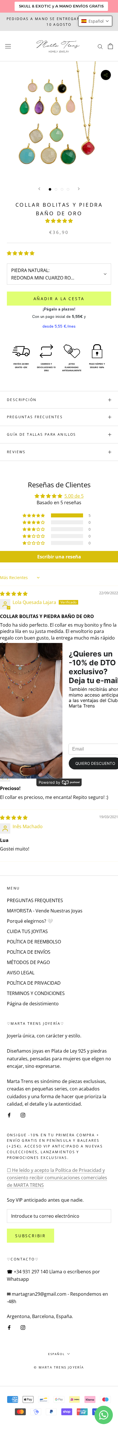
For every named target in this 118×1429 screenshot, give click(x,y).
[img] (13, 594)
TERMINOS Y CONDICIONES (36, 993)
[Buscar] (100, 46)
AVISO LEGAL (20, 972)
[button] (59, 221)
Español (56, 1354)
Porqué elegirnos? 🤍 (30, 921)
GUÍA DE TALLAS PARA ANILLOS (41, 434)
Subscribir (30, 1235)
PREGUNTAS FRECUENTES (35, 417)
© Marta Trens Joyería (59, 1367)
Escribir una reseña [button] (59, 557)
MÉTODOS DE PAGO (28, 962)
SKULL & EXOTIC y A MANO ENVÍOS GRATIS (61, 6)
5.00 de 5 (74, 496)
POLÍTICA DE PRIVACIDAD (34, 983)
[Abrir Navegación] (8, 46)
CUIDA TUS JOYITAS (27, 931)
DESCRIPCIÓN (21, 399)
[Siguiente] (79, 188)
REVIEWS (16, 451)
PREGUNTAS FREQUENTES (35, 900)
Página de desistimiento (33, 1003)
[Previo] (39, 188)
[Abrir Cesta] (110, 46)
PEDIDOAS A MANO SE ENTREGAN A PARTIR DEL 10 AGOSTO (59, 21)
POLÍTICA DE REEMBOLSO (34, 942)
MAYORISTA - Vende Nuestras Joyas (44, 911)
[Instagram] (23, 1114)
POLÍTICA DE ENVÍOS (28, 952)
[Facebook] (9, 1114)
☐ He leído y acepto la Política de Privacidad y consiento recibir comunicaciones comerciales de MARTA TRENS (57, 1177)
